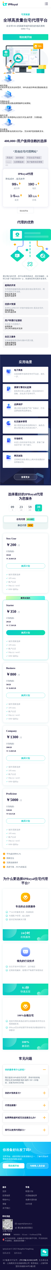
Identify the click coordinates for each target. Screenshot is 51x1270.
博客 (4, 1204)
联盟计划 (29, 1191)
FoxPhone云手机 (35, 1235)
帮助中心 (6, 1200)
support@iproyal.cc (25, 1224)
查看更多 (25, 477)
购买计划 (25, 566)
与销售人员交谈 (37, 1166)
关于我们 (6, 1208)
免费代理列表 (31, 1200)
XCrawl (25, 1235)
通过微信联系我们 (25, 1228)
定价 (4, 1191)
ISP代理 (29, 1204)
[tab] (25, 1070)
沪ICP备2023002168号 (28, 1260)
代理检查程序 (31, 1196)
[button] (25, 1070)
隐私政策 (6, 1253)
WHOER (17, 1235)
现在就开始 (25, 37)
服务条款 (18, 1253)
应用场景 (6, 1196)
